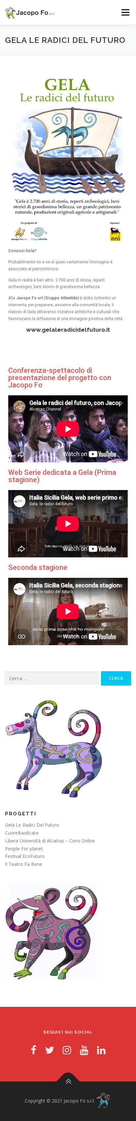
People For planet (24, 848)
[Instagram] (67, 1050)
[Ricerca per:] (52, 678)
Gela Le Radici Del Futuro (32, 825)
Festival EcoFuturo (25, 856)
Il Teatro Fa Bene (23, 864)
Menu (124, 12)
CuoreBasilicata (21, 833)
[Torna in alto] (68, 1081)
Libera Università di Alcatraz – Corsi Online (50, 841)
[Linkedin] (101, 1050)
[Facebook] (33, 1050)
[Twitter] (49, 1050)
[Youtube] (84, 1050)
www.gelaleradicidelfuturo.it (68, 329)
